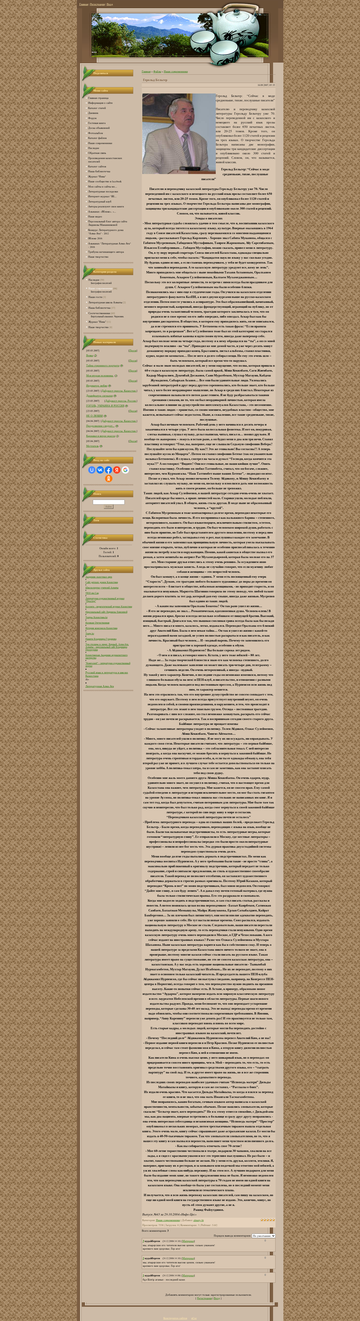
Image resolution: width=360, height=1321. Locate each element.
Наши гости (95, 297)
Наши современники (100, 288)
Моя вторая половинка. (100, 375)
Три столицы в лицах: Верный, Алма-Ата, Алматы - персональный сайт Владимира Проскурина (107, 647)
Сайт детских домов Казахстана (101, 582)
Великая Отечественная (97, 622)
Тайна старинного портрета (102, 365)
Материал (188, 1241)
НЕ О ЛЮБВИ (94, 415)
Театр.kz (89, 633)
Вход (110, 4)
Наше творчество (98, 327)
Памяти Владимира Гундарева (100, 639)
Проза (132, 350)
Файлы (157, 71)
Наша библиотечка (99, 307)
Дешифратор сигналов (99, 395)
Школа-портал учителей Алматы (102, 587)
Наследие (93, 279)
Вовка (89, 355)
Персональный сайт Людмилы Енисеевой (106, 612)
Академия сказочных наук (98, 576)
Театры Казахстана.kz (96, 617)
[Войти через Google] (125, 470)
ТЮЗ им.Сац (92, 593)
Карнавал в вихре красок (100, 436)
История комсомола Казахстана (101, 628)
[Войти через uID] (92, 470)
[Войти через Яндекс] (116, 470)
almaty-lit (198, 1220)
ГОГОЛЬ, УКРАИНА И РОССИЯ (105, 405)
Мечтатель (92, 446)
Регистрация (97, 4)
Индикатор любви (96, 385)
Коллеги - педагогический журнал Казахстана (108, 606)
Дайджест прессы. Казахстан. (119, 390)
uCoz (194, 1318)
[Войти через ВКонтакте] (100, 470)
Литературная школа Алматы (105, 302)
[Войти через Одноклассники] (108, 478)
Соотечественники (99, 313)
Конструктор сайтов (175, 1318)
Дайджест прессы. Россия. (120, 400)
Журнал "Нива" (97, 321)
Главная (83, 4)
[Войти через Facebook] (108, 470)
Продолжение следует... (100, 425)
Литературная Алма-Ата (99, 686)
